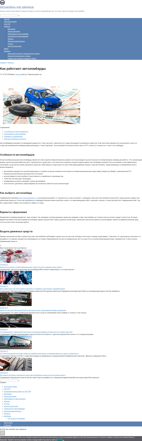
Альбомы (7, 416)
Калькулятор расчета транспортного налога (24, 54)
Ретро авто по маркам (16, 418)
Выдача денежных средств (15, 139)
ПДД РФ (7, 24)
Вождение (11, 29)
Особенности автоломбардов (16, 132)
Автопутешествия (14, 46)
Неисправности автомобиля (18, 34)
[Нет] (63, 440)
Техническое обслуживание (18, 36)
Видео (6, 49)
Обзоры (10, 39)
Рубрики (7, 26)
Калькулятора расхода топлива (19, 56)
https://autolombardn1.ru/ (28, 198)
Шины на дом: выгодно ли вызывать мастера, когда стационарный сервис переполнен (33, 310)
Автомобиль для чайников (17, 7)
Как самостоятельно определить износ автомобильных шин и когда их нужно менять (33, 375)
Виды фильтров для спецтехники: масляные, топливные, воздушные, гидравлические (32, 289)
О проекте (7, 425)
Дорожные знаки (10, 22)
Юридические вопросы (16, 41)
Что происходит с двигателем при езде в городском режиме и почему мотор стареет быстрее (36, 332)
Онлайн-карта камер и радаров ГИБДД (22, 59)
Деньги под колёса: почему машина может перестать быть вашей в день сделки (31, 267)
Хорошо (59, 440)
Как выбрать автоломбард (15, 134)
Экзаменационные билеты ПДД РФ (17, 391)
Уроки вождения (14, 31)
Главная (6, 19)
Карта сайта (8, 423)
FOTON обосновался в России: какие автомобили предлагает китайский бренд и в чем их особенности (39, 353)
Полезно (18, 74)
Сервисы (7, 51)
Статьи (10, 44)
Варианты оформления (13, 136)
